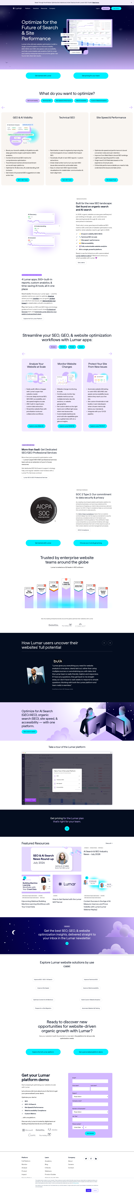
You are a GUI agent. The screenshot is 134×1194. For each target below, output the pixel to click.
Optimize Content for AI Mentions (43, 999)
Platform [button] (27, 8)
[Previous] (3, 107)
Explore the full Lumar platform (43, 1052)
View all (108, 843)
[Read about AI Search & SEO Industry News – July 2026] (51, 859)
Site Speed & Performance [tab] (63, 100)
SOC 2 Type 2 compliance (86, 514)
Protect (24, 1171)
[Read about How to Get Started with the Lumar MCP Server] (67, 884)
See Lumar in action (29, 731)
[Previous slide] (104, 643)
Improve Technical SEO (91, 979)
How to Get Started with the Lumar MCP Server (67, 900)
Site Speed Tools (111, 180)
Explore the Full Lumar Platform (33, 318)
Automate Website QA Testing (91, 1008)
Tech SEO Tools (66, 180)
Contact (71, 1168)
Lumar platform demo (83, 255)
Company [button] (52, 8)
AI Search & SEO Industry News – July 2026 (96, 852)
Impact (24, 1174)
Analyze (24, 1168)
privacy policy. (76, 1183)
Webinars (48, 1171)
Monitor (24, 1164)
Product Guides (50, 1174)
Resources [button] (44, 8)
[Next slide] (110, 643)
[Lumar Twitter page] (86, 1158)
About (70, 1161)
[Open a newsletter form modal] (67, 943)
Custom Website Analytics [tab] (99, 100)
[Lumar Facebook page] (91, 1158)
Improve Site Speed (43, 988)
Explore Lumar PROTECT (97, 426)
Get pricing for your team (91, 76)
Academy (48, 1161)
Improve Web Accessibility (91, 988)
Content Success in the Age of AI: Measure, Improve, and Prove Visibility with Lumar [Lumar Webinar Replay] (97, 905)
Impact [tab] (81, 347)
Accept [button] (88, 1190)
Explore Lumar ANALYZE (36, 426)
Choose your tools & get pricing (91, 543)
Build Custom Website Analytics (91, 999)
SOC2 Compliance (83, 530)
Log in (98, 8)
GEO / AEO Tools (23, 180)
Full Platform (26, 1161)
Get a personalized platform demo (91, 1052)
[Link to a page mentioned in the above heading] (67, 828)
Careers (71, 1164)
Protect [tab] (72, 347)
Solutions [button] (36, 8)
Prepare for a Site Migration (43, 1008)
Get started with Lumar (43, 76)
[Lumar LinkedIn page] (96, 1158)
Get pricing (105, 8)
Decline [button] (95, 1190)
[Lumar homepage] (17, 8)
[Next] (131, 107)
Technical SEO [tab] (47, 100)
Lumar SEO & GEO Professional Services (35, 477)
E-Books (48, 1168)
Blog (46, 1164)
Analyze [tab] (53, 347)
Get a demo (116, 8)
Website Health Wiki (52, 1178)
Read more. (95, 2)
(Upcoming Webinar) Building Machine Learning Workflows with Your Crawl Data (36, 904)
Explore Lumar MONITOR (67, 426)
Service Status (27, 1178)
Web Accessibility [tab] (81, 100)
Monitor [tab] (62, 347)
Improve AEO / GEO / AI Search (43, 979)
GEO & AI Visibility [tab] (32, 100)
